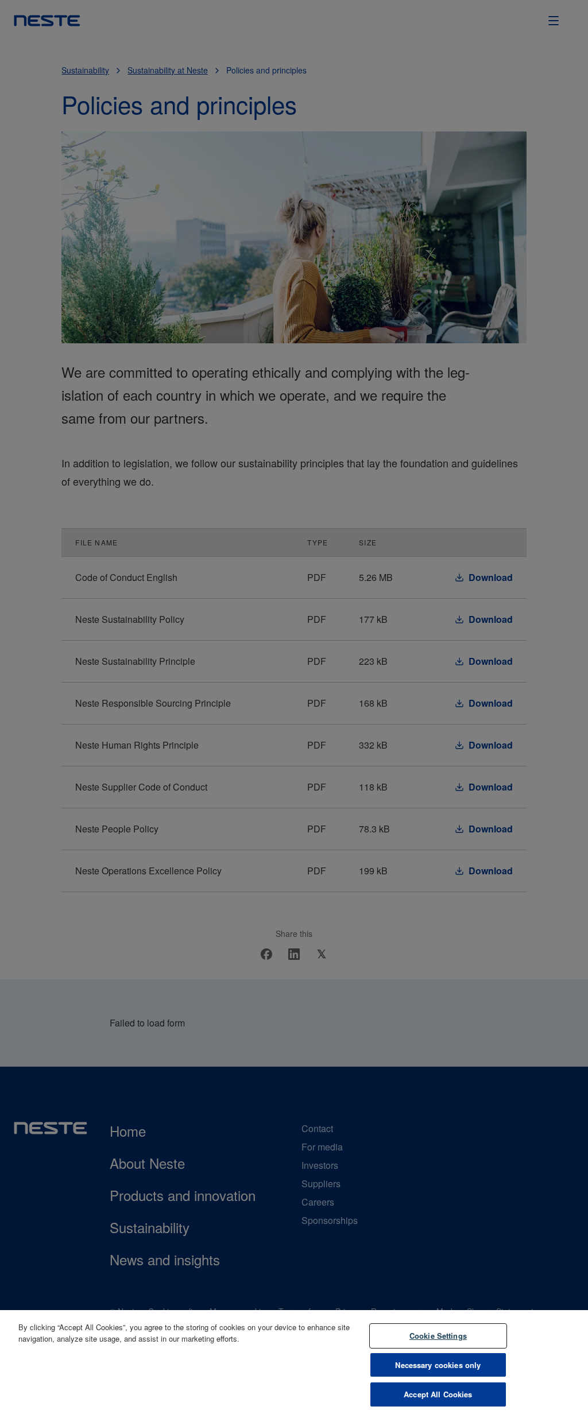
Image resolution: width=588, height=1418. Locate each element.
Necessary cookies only (438, 1364)
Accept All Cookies (438, 1394)
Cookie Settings (438, 1335)
